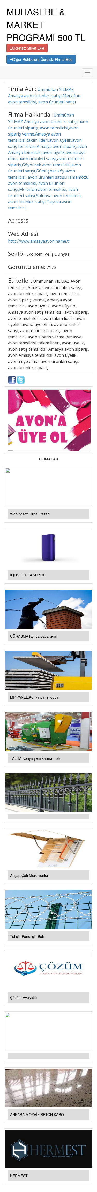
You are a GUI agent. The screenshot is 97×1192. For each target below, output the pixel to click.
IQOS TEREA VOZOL (27, 575)
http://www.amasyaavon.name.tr (39, 241)
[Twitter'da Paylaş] (21, 379)
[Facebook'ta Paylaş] (12, 379)
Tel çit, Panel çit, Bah (27, 936)
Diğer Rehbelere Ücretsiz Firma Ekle (42, 59)
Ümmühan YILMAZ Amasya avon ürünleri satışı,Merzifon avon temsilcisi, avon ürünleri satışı (44, 95)
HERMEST (19, 1175)
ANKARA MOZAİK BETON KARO (37, 1114)
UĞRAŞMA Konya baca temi (33, 636)
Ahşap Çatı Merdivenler (29, 875)
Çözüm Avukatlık (23, 997)
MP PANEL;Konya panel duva (34, 697)
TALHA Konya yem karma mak (35, 758)
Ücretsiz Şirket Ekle (28, 48)
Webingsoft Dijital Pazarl (30, 513)
